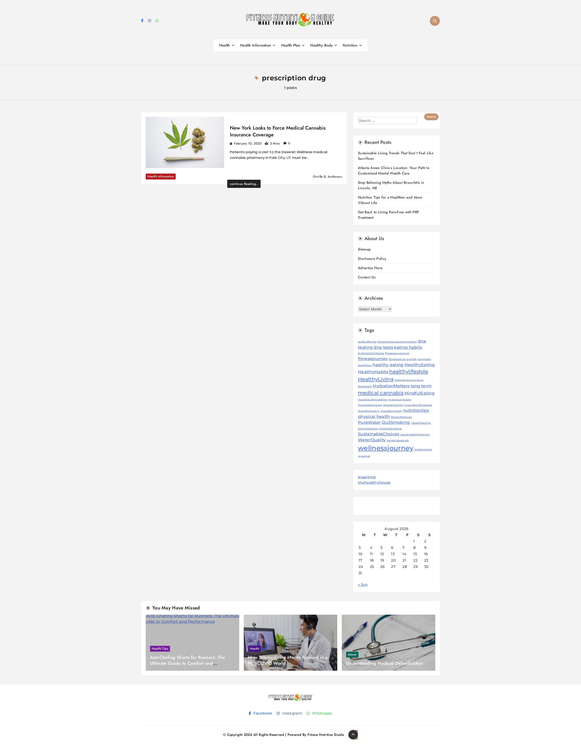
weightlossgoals (398, 440)
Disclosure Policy (372, 258)
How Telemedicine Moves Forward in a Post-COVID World (288, 660)
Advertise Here (370, 267)
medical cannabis (381, 393)
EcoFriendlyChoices (371, 353)
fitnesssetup (397, 359)
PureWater (369, 422)
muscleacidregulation (372, 399)
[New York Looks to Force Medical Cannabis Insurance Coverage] (185, 142)
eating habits (408, 347)
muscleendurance (370, 405)
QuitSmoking (396, 422)
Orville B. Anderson (327, 176)
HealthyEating (419, 364)
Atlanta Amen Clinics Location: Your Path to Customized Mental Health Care (393, 170)
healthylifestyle (408, 371)
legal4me (367, 477)
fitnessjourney (373, 358)
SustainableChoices (378, 434)
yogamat (364, 456)
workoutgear (423, 449)
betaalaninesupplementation (397, 341)
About (352, 654)
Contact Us (367, 277)
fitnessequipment (397, 353)
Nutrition (350, 45)
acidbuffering (367, 341)
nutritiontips (416, 410)
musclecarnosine (399, 399)
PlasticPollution (401, 417)
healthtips (365, 365)
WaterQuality (372, 439)
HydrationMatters (391, 385)
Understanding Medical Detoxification (384, 663)
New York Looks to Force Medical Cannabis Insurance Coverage (277, 131)
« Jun (363, 584)
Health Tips (160, 648)
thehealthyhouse (374, 482)
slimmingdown (368, 428)
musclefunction (393, 405)
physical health (374, 416)
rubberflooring (421, 423)
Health (224, 45)
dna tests (383, 347)
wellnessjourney (386, 448)
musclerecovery (368, 411)
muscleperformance (418, 405)
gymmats (424, 359)
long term (421, 385)
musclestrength (391, 411)
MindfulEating (419, 393)
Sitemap (364, 249)
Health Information (255, 45)
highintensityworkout (408, 380)
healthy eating (388, 364)
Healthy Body (321, 45)
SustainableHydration (415, 434)
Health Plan (290, 45)
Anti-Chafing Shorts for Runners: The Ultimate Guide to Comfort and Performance (187, 663)
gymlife (411, 359)
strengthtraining (390, 428)
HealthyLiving (376, 379)
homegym (365, 386)
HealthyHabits (373, 371)
